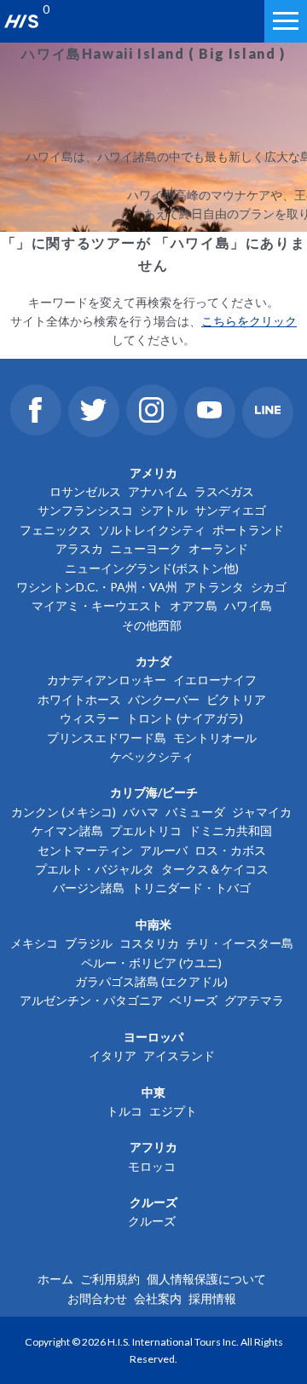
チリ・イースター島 (239, 943)
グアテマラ (254, 1000)
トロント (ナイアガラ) (184, 718)
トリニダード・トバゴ (191, 887)
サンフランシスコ (85, 510)
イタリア (112, 1055)
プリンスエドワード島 (106, 737)
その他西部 (152, 625)
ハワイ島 (248, 605)
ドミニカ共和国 (230, 830)
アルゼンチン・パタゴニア (91, 1000)
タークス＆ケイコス (215, 869)
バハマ (141, 811)
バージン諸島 (89, 887)
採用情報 (212, 1298)
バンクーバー (164, 699)
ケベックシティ (152, 756)
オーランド (218, 548)
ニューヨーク (146, 548)
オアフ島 (193, 605)
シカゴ (269, 587)
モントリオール (215, 737)
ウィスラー (89, 718)
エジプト (173, 1111)
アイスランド (179, 1055)
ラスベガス (224, 491)
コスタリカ (149, 943)
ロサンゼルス (85, 491)
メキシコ (34, 943)
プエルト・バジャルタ (94, 869)
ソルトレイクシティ (152, 529)
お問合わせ (97, 1298)
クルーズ (152, 1221)
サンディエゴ (230, 510)
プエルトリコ (146, 830)
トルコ (124, 1111)
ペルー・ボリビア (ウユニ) (151, 962)
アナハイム (158, 491)
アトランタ (214, 587)
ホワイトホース (79, 699)
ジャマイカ (262, 811)
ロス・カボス (230, 850)
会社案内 (158, 1298)
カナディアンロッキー (106, 679)
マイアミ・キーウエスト (97, 605)
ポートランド (248, 529)
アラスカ (79, 548)
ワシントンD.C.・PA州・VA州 (96, 587)
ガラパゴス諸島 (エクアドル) (151, 981)
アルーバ (164, 850)
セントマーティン (85, 850)
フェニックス (55, 529)
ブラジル (89, 943)
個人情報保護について (206, 1279)
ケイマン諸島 (67, 830)
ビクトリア (236, 699)
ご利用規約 (110, 1279)
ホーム (55, 1279)
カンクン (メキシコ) (63, 811)
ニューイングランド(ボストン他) (152, 568)
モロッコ (152, 1166)
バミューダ (195, 811)
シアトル (164, 510)
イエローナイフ (215, 679)
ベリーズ (193, 1000)
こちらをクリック (249, 321)
